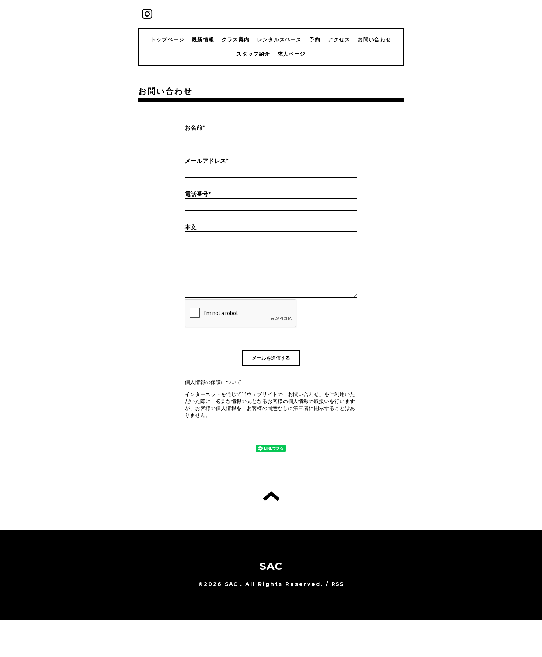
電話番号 (198, 194)
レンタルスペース (279, 39)
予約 (314, 39)
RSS (337, 584)
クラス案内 (236, 39)
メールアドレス (207, 160)
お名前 (195, 127)
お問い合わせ (374, 39)
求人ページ (292, 53)
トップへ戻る (271, 496)
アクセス (339, 39)
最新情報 (203, 39)
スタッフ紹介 (253, 53)
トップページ (167, 39)
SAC (271, 566)
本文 (191, 227)
